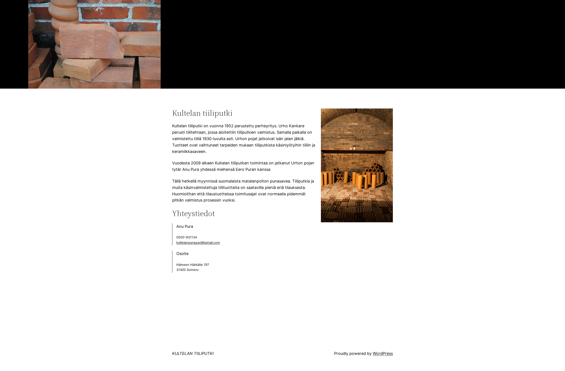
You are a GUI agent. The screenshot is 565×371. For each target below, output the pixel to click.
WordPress (383, 353)
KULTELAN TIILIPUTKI (193, 353)
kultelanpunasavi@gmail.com (198, 243)
